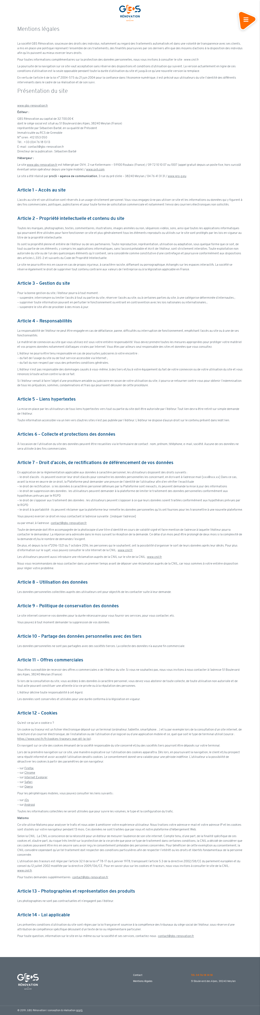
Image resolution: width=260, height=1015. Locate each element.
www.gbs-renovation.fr (32, 105)
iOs (26, 800)
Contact (137, 975)
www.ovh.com (95, 169)
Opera (28, 786)
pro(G (79, 1010)
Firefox (29, 768)
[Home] (130, 12)
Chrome (29, 772)
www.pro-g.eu (177, 176)
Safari (28, 782)
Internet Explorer (36, 777)
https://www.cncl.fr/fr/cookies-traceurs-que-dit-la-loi (53, 739)
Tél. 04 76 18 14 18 (202, 975)
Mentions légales (142, 981)
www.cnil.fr (125, 550)
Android (29, 804)
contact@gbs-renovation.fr (69, 523)
